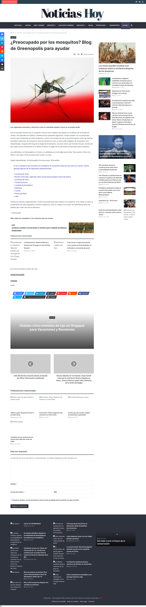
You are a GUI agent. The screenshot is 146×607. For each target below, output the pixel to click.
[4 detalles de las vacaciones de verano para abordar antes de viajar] (23, 428)
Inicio (14, 33)
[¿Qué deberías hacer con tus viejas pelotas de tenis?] (59, 539)
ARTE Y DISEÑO (39, 25)
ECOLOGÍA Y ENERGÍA (66, 25)
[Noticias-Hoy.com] (73, 13)
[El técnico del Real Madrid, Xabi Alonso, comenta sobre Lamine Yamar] (130, 214)
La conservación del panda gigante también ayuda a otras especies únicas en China (79, 549)
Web (55, 492)
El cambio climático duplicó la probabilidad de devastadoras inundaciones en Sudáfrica (35, 535)
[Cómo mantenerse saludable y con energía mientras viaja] (59, 579)
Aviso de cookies (72, 601)
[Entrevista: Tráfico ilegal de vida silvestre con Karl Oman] (52, 403)
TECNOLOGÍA (100, 25)
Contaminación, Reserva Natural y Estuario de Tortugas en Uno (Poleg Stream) (37, 245)
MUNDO (28, 25)
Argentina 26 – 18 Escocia (108, 200)
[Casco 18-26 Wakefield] (16, 527)
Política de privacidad (59, 601)
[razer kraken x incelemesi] (73, 606)
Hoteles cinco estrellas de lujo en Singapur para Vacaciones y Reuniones (52, 327)
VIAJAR (124, 25)
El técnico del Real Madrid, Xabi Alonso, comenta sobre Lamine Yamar (110, 212)
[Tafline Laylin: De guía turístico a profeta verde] (23, 403)
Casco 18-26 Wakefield (32, 523)
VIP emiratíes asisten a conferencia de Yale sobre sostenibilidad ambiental (108, 167)
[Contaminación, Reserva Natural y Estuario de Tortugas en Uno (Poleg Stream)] (16, 251)
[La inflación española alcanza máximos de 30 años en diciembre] (59, 566)
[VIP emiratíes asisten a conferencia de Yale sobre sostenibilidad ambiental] (130, 168)
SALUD (90, 25)
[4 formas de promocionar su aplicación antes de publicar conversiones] (59, 528)
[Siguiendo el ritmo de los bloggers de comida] (104, 94)
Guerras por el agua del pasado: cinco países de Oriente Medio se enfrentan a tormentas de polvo (79, 245)
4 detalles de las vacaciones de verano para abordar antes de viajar (21, 439)
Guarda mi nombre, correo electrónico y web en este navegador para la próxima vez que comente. (45, 500)
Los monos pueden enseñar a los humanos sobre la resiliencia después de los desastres (116, 68)
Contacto (91, 601)
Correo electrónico (17, 492)
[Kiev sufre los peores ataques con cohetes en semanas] (16, 585)
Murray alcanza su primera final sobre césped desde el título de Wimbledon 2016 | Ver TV (35, 574)
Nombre (13, 484)
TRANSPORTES (114, 25)
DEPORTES (51, 25)
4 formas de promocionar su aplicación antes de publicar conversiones (77, 526)
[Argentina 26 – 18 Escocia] (130, 203)
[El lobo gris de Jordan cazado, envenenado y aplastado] (81, 403)
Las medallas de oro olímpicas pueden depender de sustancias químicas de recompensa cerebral (115, 153)
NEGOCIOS (80, 25)
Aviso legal (83, 601)
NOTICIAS (17, 25)
